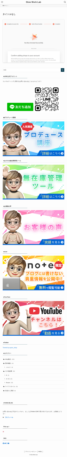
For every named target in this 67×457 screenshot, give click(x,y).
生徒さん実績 (10, 390)
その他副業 (10, 371)
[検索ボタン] (65, 2)
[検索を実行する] (62, 70)
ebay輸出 (9, 359)
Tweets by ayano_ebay (10, 347)
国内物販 (9, 363)
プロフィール (9, 417)
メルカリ (9, 367)
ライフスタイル (11, 386)
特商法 (40, 451)
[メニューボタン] (2, 2)
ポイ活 (9, 379)
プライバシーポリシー (31, 451)
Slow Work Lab (33, 2)
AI (7, 375)
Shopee (9, 382)
